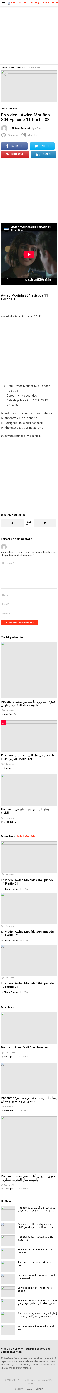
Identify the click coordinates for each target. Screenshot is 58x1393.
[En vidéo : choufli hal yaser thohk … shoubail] (8, 1279)
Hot (3, 722)
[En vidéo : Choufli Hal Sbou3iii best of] (8, 1253)
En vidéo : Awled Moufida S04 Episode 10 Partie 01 (27, 984)
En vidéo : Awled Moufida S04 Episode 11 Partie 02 (27, 933)
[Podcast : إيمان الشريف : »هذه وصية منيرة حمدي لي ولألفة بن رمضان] (29, 1078)
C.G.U (29, 1389)
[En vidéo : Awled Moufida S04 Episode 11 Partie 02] (29, 908)
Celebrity (19, 1389)
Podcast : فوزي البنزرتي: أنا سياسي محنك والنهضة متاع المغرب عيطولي (28, 703)
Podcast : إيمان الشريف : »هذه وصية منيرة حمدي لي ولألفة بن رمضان (29, 1099)
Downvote (45, 523)
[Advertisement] (29, 35)
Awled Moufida (25, 836)
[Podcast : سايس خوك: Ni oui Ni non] (8, 1266)
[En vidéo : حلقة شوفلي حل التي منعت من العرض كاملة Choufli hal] (29, 736)
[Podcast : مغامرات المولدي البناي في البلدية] (29, 790)
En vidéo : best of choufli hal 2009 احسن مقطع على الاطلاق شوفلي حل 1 (37, 1303)
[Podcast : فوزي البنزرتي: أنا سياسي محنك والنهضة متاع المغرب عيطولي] (29, 670)
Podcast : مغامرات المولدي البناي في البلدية (25, 811)
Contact (39, 1389)
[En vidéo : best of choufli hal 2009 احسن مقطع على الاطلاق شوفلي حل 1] (8, 1304)
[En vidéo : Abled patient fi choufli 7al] (8, 1330)
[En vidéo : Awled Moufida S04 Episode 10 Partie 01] (29, 960)
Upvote (12, 523)
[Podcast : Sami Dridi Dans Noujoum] (29, 1028)
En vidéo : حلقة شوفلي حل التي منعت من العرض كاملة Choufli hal (28, 757)
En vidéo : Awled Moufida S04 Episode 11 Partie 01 (27, 881)
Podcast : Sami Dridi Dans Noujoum (25, 1047)
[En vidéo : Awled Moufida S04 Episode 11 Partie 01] (29, 857)
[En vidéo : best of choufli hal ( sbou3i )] (8, 1291)
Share (5, 74)
